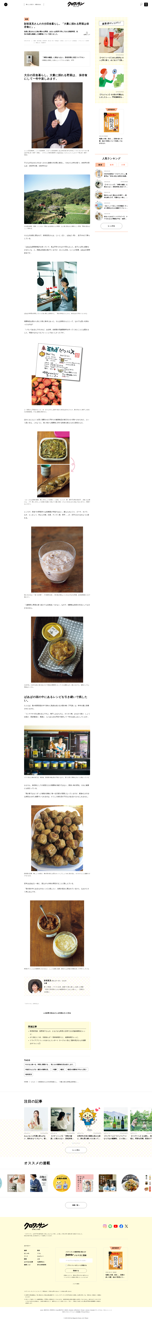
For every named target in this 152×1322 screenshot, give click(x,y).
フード (26, 1256)
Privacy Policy (85, 1312)
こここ (109, 1310)
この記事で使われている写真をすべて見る (57, 1013)
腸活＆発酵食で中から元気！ (77, 1069)
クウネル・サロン (102, 1310)
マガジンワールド (70, 1312)
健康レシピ (27, 1264)
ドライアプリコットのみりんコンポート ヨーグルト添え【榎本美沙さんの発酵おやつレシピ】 (58, 1042)
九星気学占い (41, 1262)
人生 (38, 1259)
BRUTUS (46, 1310)
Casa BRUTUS (60, 1310)
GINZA (66, 1310)
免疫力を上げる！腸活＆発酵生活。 (37, 1069)
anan (41, 1310)
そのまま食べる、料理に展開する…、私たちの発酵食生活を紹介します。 (49, 1064)
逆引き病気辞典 (41, 1264)
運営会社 (45, 1291)
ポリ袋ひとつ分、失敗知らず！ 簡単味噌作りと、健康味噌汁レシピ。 (54, 1037)
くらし (39, 1253)
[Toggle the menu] (5, 4)
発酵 (55, 1069)
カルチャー (40, 1256)
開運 (25, 1259)
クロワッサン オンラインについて (32, 1291)
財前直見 (28, 1074)
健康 (26, 19)
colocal (87, 1310)
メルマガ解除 (76, 1283)
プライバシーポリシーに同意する (77, 1265)
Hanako (71, 1310)
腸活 (62, 1069)
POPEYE (52, 1310)
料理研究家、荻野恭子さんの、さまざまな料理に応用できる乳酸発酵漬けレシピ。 (57, 1032)
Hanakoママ (93, 1310)
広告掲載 (78, 1312)
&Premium (77, 1310)
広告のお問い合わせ (54, 1291)
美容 (38, 1250)
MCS (63, 1312)
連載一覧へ (76, 1205)
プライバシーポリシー (82, 1275)
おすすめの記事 (28, 1262)
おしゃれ (26, 1253)
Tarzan (82, 1310)
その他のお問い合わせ (65, 1291)
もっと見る (111, 226)
